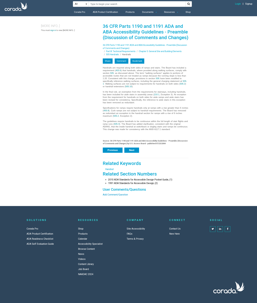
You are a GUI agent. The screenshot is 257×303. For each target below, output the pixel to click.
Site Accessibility (136, 228)
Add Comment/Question (115, 194)
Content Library (86, 264)
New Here (174, 233)
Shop (188, 12)
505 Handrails (112, 54)
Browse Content (86, 249)
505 (112, 73)
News (81, 254)
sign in (53, 30)
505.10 (128, 86)
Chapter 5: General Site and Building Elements (160, 51)
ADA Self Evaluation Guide (40, 243)
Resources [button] (169, 12)
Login (238, 3)
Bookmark (137, 61)
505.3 (116, 124)
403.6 (118, 70)
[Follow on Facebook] (227, 229)
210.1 (156, 94)
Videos (82, 259)
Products (130, 12)
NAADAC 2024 (85, 274)
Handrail (109, 169)
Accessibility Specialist (90, 243)
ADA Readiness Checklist (40, 238)
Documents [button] (148, 12)
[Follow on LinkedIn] (220, 229)
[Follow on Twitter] (213, 229)
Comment (121, 61)
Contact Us (175, 228)
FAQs (129, 233)
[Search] (188, 4)
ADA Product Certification (105, 12)
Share (108, 61)
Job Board (83, 269)
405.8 (106, 110)
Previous (113, 150)
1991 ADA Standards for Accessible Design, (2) (133, 183)
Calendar (82, 238)
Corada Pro (79, 12)
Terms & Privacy (135, 238)
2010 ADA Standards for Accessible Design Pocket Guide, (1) (140, 179)
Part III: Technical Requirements (120, 51)
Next (131, 150)
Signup (248, 3)
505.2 (182, 84)
